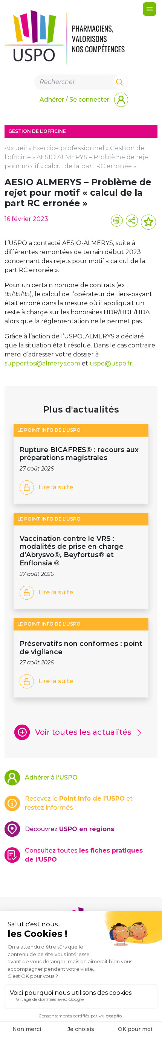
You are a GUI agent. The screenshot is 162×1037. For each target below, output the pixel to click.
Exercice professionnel (68, 148)
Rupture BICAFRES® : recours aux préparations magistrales (79, 453)
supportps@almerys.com (42, 363)
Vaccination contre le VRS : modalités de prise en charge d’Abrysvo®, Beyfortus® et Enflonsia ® (72, 550)
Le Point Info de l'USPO (49, 430)
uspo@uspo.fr (111, 363)
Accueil (16, 148)
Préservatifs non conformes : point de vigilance (81, 647)
